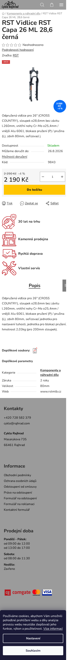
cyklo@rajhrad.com (17, 423)
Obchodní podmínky (17, 475)
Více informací (53, 629)
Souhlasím (33, 651)
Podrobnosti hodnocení (18, 50)
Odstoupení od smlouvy (20, 487)
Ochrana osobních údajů (20, 481)
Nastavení (33, 638)
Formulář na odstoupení (20, 498)
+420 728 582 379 (17, 418)
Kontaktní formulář (17, 510)
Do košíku (34, 190)
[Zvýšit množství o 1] (62, 177)
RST (16, 55)
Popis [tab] (34, 285)
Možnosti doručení (14, 157)
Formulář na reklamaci (19, 504)
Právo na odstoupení (18, 493)
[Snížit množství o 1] (43, 177)
